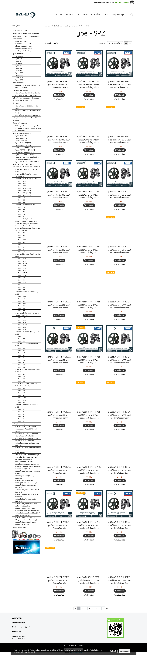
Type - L (21, 247)
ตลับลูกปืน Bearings (19, 424)
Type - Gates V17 (21, 138)
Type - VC (21, 362)
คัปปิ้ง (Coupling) (18, 83)
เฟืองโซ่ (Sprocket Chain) (23, 46)
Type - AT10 (22, 266)
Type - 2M (21, 311)
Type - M (21, 421)
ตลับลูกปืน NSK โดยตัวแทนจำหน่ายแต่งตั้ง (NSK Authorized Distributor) (26, 99)
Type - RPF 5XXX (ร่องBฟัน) (24, 152)
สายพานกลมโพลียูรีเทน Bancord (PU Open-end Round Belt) (27, 224)
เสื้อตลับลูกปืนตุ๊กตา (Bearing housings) (24, 477)
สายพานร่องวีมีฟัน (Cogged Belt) (26, 179)
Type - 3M (18, 63)
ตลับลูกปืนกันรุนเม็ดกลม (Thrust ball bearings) (27, 491)
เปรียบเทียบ (60, 99)
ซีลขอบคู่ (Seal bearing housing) (26, 483)
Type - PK (21, 214)
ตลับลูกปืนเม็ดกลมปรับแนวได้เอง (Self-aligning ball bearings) (27, 514)
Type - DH (21, 233)
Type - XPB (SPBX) (24, 190)
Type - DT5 (22, 261)
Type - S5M (22, 322)
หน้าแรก (59, 14)
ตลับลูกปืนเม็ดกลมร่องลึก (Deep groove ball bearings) (25, 523)
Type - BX (21, 200)
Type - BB (21, 339)
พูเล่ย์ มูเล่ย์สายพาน (19, 53)
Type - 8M (18, 59)
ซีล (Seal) (16, 103)
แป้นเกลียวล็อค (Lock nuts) (24, 462)
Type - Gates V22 (21, 136)
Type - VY (21, 348)
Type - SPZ (19, 80)
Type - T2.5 (22, 282)
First (71, 608)
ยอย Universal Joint (19, 527)
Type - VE (21, 358)
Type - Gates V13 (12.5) (23, 143)
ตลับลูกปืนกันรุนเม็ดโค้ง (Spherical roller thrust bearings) (26, 505)
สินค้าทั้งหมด (83, 14)
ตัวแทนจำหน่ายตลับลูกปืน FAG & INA (26, 438)
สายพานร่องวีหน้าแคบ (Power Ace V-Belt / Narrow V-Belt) (27, 384)
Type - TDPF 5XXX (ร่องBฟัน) (25, 150)
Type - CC (21, 336)
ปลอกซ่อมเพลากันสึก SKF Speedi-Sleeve (26, 430)
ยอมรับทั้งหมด (124, 651)
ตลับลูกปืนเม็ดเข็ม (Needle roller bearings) (25, 486)
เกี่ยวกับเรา (70, 14)
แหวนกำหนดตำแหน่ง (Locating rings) (27, 464)
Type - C (21, 414)
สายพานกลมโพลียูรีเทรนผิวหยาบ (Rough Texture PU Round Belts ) (26, 220)
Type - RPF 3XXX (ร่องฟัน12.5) (25, 155)
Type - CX (21, 198)
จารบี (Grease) (20, 452)
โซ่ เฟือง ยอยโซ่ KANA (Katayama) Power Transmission (26, 37)
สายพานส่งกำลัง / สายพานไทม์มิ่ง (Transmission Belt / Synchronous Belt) (26, 165)
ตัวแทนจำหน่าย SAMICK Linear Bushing (27, 93)
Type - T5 (21, 280)
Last (107, 608)
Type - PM (21, 209)
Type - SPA (19, 77)
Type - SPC (19, 73)
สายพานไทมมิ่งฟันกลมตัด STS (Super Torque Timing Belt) (27, 314)
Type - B (21, 416)
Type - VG (21, 353)
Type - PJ (21, 216)
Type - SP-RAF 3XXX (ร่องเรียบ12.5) (27, 157)
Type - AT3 (22, 270)
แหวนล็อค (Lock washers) (23, 459)
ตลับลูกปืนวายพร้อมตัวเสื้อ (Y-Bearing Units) (27, 472)
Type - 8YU (22, 303)
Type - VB (21, 365)
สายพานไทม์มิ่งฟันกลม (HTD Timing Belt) (26, 293)
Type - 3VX (22, 186)
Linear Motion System (20, 90)
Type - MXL (22, 252)
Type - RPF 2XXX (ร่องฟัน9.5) (25, 159)
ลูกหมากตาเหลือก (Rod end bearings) (27, 455)
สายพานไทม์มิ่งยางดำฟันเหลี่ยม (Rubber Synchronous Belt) (28, 229)
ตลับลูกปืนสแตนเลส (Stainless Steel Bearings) (27, 444)
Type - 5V (18, 68)
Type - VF (21, 355)
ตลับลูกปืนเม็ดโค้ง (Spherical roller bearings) (26, 495)
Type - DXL (21, 237)
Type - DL (21, 235)
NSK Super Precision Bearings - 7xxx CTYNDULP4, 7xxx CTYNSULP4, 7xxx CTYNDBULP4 (28, 128)
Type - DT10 (22, 259)
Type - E (21, 409)
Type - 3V (18, 70)
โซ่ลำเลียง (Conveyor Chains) (24, 44)
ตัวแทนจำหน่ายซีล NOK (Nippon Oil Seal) (26, 107)
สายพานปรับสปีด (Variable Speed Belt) (26, 344)
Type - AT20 (22, 263)
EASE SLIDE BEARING (20, 30)
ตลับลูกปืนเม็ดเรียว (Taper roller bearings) (25, 500)
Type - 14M (19, 56)
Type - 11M (21, 374)
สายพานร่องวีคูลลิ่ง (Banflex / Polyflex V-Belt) (28, 370)
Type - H (21, 245)
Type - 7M (21, 376)
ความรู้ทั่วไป (95, 14)
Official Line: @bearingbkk (115, 14)
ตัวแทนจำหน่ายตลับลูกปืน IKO (24, 436)
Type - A (21, 419)
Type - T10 (21, 278)
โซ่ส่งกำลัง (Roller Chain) (23, 48)
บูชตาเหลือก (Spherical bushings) (26, 457)
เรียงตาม (103, 43)
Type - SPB (19, 75)
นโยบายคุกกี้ (31, 652)
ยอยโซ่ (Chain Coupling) (23, 51)
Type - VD (21, 360)
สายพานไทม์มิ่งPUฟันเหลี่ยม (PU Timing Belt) (27, 255)
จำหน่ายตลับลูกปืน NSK (20, 123)
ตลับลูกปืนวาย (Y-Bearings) (24, 480)
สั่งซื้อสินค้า (60, 95)
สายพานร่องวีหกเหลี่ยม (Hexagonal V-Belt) (27, 333)
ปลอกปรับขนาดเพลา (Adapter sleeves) (28, 466)
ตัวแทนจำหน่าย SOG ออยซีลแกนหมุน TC (27, 115)
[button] (131, 14)
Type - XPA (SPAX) (24, 193)
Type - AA (21, 341)
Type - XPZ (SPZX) (24, 195)
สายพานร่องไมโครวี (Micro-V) (25, 205)
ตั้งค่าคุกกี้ (113, 651)
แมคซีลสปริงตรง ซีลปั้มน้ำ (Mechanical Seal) (27, 111)
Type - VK (21, 350)
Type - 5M (18, 61)
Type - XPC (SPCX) (24, 188)
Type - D (21, 412)
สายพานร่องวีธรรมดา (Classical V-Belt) (26, 406)
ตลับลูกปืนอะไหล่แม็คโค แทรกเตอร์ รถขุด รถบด (28, 449)
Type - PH (21, 212)
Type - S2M (22, 329)
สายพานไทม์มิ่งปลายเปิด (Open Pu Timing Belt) (26, 175)
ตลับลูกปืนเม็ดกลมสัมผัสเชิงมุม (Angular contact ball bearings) (26, 518)
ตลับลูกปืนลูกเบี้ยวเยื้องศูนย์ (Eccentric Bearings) (25, 119)
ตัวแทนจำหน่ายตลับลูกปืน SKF (24, 441)
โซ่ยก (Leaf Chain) (21, 41)
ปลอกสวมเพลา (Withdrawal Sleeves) (27, 469)
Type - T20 (22, 275)
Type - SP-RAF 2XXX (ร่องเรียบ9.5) (27, 162)
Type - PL (21, 207)
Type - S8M (22, 320)
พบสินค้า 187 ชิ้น (51, 43)
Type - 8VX (22, 181)
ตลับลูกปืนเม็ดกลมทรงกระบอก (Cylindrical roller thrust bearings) (27, 509)
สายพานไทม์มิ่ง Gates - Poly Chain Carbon (26, 170)
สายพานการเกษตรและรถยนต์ (22, 133)
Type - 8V (18, 66)
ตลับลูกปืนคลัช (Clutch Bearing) (25, 427)
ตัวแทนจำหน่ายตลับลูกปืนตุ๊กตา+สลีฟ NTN (26, 33)
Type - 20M (22, 296)
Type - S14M (22, 318)
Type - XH (21, 242)
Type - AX (21, 202)
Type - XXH (22, 240)
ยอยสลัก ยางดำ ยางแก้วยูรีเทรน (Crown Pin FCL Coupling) (28, 86)
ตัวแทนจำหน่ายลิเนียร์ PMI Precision (26, 433)
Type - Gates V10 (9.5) (23, 145)
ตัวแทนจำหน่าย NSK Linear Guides (26, 95)
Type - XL (21, 249)
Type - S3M (22, 327)
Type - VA (21, 367)
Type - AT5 (22, 268)
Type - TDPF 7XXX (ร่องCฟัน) (25, 147)
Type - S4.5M (22, 325)
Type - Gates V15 (21, 140)
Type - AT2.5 (22, 273)
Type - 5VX (22, 183)
